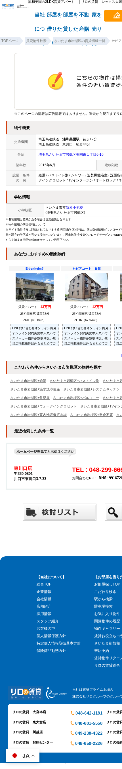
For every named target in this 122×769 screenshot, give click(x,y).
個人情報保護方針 (51, 636)
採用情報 (44, 614)
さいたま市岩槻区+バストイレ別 (74, 381)
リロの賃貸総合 (107, 665)
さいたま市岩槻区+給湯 (28, 381)
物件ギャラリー (107, 628)
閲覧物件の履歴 (107, 621)
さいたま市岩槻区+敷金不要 (91, 415)
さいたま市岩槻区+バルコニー (76, 398)
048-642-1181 (88, 713)
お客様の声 (46, 628)
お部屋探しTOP (107, 584)
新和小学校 (74, 208)
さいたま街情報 (107, 643)
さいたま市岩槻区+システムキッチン (91, 389)
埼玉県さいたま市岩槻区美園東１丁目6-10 (71, 155)
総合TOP (44, 584)
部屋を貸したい (70, 17)
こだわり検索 (105, 592)
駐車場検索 (103, 606)
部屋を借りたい (54, 17)
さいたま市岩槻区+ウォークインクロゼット (43, 406)
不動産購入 (84, 17)
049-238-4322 (88, 733)
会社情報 (44, 599)
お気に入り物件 (107, 614)
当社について (40, 17)
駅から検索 (103, 599)
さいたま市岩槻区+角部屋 (30, 398)
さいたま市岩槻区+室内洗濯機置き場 (38, 415)
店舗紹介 (44, 606)
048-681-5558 (88, 723)
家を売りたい (97, 17)
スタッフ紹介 (48, 621)
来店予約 (101, 650)
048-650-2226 (88, 743)
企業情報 (44, 592)
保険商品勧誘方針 (51, 650)
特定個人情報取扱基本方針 (59, 643)
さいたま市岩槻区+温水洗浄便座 (35, 389)
